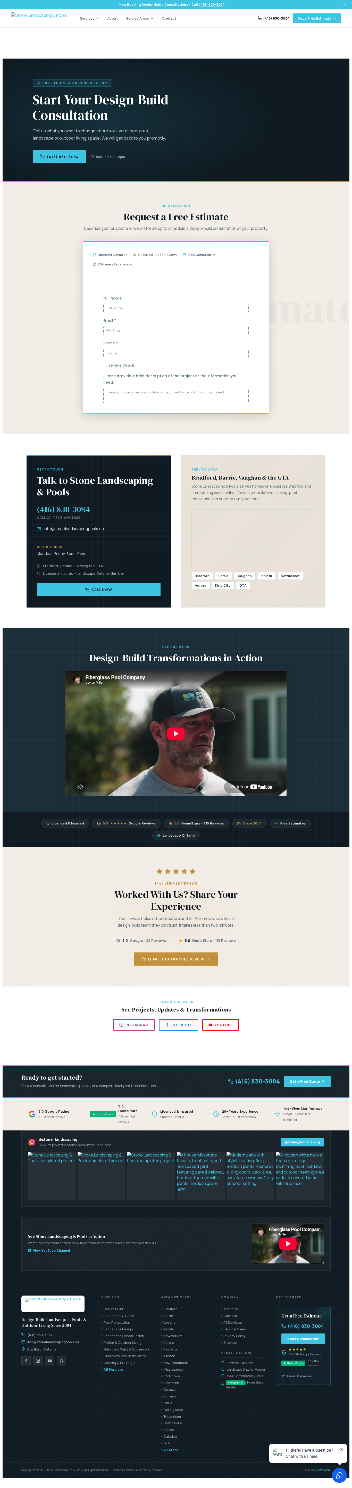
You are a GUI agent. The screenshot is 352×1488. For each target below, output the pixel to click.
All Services (114, 1369)
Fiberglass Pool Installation (125, 1356)
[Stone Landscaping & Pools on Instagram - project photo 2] (102, 1176)
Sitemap (230, 1342)
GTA (166, 1443)
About (112, 18)
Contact (169, 18)
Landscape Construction (124, 1335)
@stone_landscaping (302, 1142)
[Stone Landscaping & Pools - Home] (39, 18)
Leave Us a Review (299, 1376)
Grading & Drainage (119, 1362)
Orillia (167, 1403)
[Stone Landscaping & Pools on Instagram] (38, 1360)
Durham (169, 1396)
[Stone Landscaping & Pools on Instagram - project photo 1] (52, 1176)
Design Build (113, 1309)
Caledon (170, 1436)
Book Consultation (303, 1338)
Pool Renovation (117, 1322)
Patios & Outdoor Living (122, 1342)
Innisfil (168, 1329)
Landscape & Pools (119, 1315)
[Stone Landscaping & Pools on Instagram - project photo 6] (300, 1176)
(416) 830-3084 (212, 4)
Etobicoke (171, 1376)
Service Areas (137, 18)
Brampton (171, 1382)
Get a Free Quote (305, 1081)
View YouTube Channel (51, 1250)
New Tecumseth (176, 1362)
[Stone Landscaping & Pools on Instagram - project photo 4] (201, 1176)
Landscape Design (118, 1329)
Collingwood (173, 1409)
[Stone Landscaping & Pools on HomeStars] (61, 1360)
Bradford (170, 1309)
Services (87, 18)
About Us (230, 1309)
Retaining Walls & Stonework (127, 1349)
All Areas (171, 1449)
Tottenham (172, 1416)
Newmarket (172, 1335)
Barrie (168, 1315)
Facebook (181, 1025)
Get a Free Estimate (314, 18)
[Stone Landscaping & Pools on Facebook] (26, 1360)
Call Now (101, 589)
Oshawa (170, 1389)
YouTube (224, 1025)
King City (170, 1349)
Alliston (169, 1356)
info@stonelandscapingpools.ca (74, 528)
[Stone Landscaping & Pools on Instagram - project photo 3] (151, 1176)
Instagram (137, 1025)
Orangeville (172, 1423)
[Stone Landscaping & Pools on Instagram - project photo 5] (251, 1176)
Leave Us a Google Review (176, 959)
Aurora (168, 1342)
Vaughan (170, 1322)
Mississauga (173, 1369)
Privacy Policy (234, 1335)
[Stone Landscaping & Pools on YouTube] (49, 1360)
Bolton (168, 1429)
